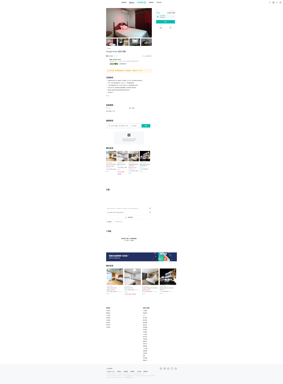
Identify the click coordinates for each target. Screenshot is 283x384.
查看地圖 (130, 217)
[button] (129, 71)
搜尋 (146, 126)
